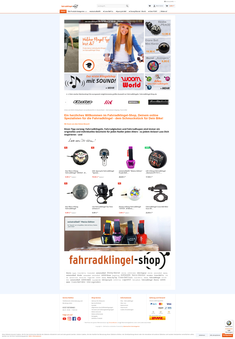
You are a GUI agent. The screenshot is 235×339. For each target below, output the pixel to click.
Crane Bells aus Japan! (104, 46)
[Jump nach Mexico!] (117, 233)
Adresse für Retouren (98, 301)
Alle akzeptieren (215, 335)
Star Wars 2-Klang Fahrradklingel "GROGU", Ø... (76, 172)
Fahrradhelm (136, 280)
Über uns (123, 303)
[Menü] (232, 321)
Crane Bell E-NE (96, 280)
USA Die (124, 273)
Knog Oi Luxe (116, 275)
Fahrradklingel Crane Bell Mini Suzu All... (157, 207)
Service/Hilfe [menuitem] (170, 1)
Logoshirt (126, 279)
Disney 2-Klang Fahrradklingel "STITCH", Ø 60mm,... (130, 207)
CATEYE (98, 277)
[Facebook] (74, 320)
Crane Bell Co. (81, 273)
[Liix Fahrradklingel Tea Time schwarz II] (104, 193)
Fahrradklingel (155, 278)
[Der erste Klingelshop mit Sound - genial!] (90, 81)
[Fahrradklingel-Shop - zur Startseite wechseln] (69, 6)
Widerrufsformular (97, 314)
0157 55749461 (69, 307)
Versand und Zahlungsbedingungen (103, 309)
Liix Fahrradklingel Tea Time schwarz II (102, 207)
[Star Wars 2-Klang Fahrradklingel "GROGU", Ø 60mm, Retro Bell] (77, 157)
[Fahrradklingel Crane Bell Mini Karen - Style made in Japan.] (157, 46)
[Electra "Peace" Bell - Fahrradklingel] (157, 28)
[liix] (104, 102)
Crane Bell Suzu (125, 277)
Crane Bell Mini (78, 282)
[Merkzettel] (150, 6)
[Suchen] (127, 6)
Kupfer (75, 273)
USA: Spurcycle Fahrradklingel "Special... (103, 172)
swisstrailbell (101, 273)
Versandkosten (113, 322)
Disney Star (83, 277)
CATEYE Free (117, 280)
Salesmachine (127, 326)
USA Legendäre (94, 282)
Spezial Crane (73, 277)
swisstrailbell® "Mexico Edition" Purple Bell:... (130, 172)
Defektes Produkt (97, 318)
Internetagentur (135, 326)
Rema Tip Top (112, 278)
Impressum (123, 307)
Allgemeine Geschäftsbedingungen (102, 307)
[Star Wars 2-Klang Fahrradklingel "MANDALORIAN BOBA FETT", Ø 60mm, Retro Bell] (77, 193)
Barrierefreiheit (96, 303)
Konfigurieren (227, 335)
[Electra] (78, 102)
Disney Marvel (113, 273)
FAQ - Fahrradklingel (126, 301)
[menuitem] (113, 6)
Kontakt (94, 305)
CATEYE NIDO (132, 273)
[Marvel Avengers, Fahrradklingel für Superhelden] (157, 63)
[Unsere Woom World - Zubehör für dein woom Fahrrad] (131, 81)
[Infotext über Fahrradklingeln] (157, 81)
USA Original (142, 273)
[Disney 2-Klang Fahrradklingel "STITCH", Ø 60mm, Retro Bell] (131, 193)
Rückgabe (95, 316)
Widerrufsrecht (96, 312)
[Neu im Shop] (117, 260)
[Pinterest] (79, 320)
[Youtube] (64, 320)
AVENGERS (126, 275)
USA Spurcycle (107, 280)
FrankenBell (91, 273)
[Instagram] (69, 320)
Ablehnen (202, 335)
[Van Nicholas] (156, 102)
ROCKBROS (150, 275)
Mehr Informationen (35, 336)
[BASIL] (130, 102)
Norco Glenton (139, 275)
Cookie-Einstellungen (126, 309)
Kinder (79, 275)
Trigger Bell (91, 277)
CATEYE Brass (106, 275)
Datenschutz (124, 305)
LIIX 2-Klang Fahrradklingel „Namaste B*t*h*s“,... (156, 172)
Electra (69, 273)
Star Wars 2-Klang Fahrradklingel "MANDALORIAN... (72, 207)
